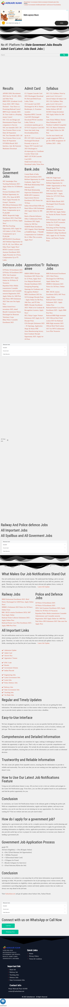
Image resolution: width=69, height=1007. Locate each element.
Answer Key (52, 4)
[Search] (64, 55)
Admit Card (45, 4)
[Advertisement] (34, 69)
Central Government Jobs (31, 4)
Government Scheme (46, 2)
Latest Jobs (55, 2)
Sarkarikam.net (10, 894)
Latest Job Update (43, 587)
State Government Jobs (34, 2)
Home (25, 2)
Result (40, 4)
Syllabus (58, 4)
